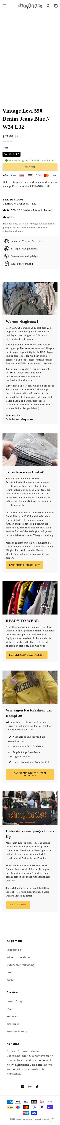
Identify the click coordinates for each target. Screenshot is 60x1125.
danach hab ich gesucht (24, 565)
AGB (9, 972)
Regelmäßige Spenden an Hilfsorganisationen (24, 754)
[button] (4, 6)
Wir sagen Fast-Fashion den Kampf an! (29, 713)
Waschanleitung (17, 1031)
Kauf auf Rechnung (22, 263)
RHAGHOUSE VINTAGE (25, 1119)
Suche (10, 980)
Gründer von (19, 419)
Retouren (12, 1016)
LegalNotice (14, 950)
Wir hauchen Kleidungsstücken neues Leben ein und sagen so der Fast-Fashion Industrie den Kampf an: (29, 726)
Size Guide (13, 1024)
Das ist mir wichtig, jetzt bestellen (30, 774)
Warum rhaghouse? (22, 321)
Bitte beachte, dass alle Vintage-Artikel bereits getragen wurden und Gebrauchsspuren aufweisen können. (28, 227)
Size (5, 148)
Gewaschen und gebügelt (25, 256)
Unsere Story (14, 1001)
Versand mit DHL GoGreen (28, 746)
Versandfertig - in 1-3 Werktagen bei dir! (32, 160)
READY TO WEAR (22, 621)
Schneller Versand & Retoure (27, 241)
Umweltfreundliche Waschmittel (31, 762)
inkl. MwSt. (7, 142)
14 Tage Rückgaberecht (24, 248)
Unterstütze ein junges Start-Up (30, 834)
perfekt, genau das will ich (26, 655)
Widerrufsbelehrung (19, 957)
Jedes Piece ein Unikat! (25, 472)
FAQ (9, 1008)
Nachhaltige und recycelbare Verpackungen (26, 738)
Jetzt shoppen (18, 905)
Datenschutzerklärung (20, 965)
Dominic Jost (13, 415)
